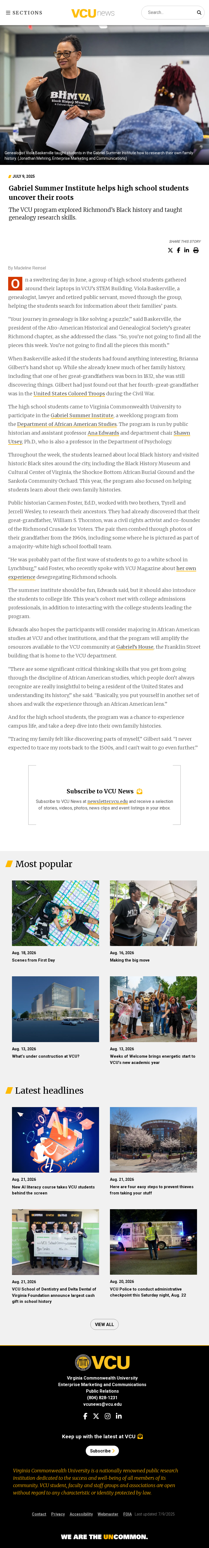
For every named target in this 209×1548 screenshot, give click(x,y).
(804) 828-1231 (102, 1397)
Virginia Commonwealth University (102, 1378)
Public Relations (102, 1391)
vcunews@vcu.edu (102, 1404)
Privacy (58, 1514)
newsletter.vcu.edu (107, 801)
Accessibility (81, 1514)
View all (104, 1324)
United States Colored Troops (69, 393)
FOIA (127, 1514)
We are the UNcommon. (104, 1537)
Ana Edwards (103, 433)
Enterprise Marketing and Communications (102, 1384)
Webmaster (108, 1514)
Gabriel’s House (134, 647)
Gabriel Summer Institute (82, 415)
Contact (39, 1514)
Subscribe (101, 1451)
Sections (27, 13)
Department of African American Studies (67, 424)
